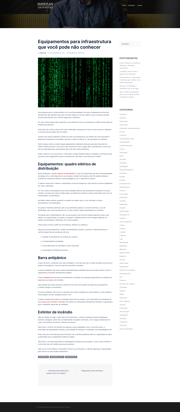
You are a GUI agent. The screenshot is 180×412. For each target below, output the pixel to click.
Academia (123, 114)
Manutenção (124, 242)
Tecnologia (123, 308)
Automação (124, 125)
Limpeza (123, 228)
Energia (122, 177)
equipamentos (43, 357)
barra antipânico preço (47, 277)
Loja (121, 239)
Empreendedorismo (126, 170)
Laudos (122, 225)
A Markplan (131, 5)
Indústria (123, 218)
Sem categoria (125, 301)
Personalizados (125, 273)
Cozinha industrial (126, 145)
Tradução (123, 318)
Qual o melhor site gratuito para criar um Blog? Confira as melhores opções (129, 94)
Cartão (122, 132)
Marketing (123, 246)
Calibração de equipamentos (130, 128)
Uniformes (123, 325)
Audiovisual (124, 121)
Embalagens (124, 166)
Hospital (122, 208)
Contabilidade (124, 142)
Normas (122, 260)
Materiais (123, 249)
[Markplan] (45, 5)
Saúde (122, 294)
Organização (124, 267)
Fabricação (123, 197)
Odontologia (124, 263)
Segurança (123, 298)
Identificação (124, 211)
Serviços (81, 53)
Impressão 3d (124, 215)
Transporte (123, 322)
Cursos (122, 149)
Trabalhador (124, 315)
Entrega (122, 180)
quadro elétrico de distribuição (63, 173)
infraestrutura (71, 357)
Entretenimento (125, 184)
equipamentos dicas (57, 357)
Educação (123, 163)
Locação (123, 232)
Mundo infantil (125, 253)
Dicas (121, 156)
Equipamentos (72, 53)
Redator (43, 53)
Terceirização (124, 311)
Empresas (123, 173)
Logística (123, 235)
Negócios (123, 256)
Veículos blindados (126, 329)
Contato (139, 5)
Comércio (123, 135)
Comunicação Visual (127, 139)
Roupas (122, 291)
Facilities (123, 201)
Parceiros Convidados (127, 270)
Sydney (67, 407)
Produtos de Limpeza (127, 284)
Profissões (123, 287)
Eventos (122, 190)
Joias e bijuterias (126, 222)
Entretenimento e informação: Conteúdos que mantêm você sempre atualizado (130, 79)
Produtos (123, 280)
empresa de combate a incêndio (53, 302)
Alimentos (123, 118)
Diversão (123, 159)
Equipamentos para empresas (92, 371)
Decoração (123, 152)
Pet (121, 277)
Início (124, 5)
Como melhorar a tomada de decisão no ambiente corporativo (130, 65)
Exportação (124, 194)
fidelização (123, 204)
